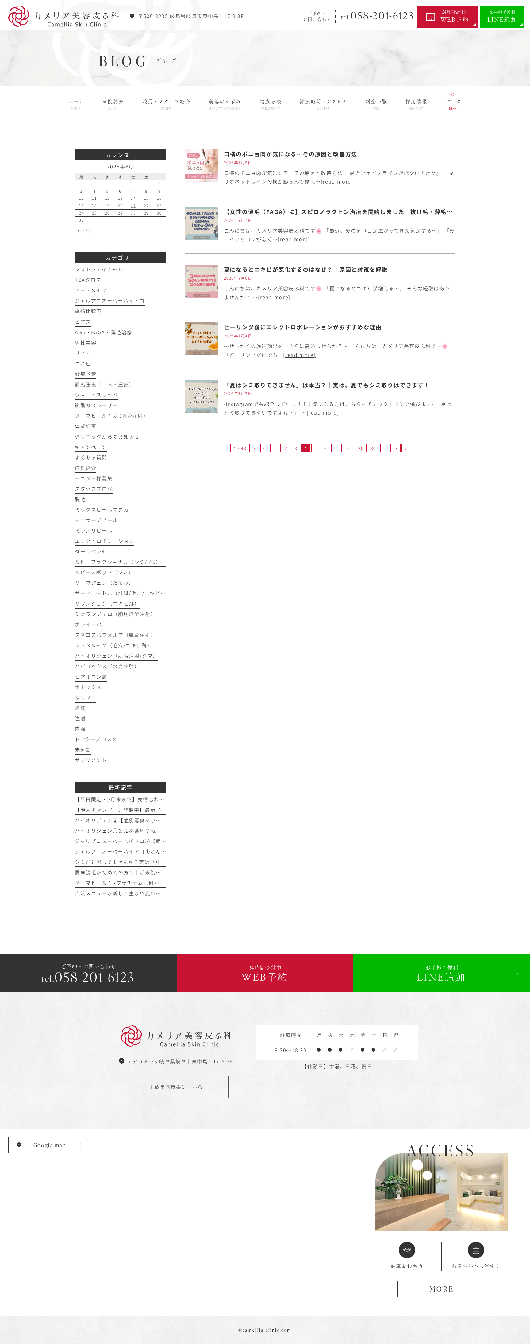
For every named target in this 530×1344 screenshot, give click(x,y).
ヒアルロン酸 (91, 676)
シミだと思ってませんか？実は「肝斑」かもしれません (142, 862)
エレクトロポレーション (104, 540)
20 (360, 448)
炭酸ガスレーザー (96, 405)
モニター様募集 (94, 478)
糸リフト (85, 697)
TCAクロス (88, 279)
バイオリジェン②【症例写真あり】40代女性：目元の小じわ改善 (154, 820)
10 (348, 448)
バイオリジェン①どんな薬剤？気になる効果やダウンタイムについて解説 (164, 830)
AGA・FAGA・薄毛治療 (103, 332)
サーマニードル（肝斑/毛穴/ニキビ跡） (123, 593)
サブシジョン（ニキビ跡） (107, 603)
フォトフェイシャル (99, 269)
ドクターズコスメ (96, 739)
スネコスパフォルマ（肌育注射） (115, 634)
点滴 (80, 707)
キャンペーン (91, 447)
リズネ (83, 353)
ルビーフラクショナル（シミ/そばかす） (124, 561)
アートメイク (91, 290)
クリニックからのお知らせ (107, 436)
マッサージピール (96, 520)
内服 (80, 728)
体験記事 (85, 426)
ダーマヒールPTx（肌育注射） (111, 415)
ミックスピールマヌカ (102, 509)
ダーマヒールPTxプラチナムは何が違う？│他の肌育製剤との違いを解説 (163, 882)
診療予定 (85, 374)
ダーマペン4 (90, 551)
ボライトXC (89, 624)
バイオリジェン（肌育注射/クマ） (116, 655)
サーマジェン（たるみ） (104, 582)
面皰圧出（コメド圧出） (104, 384)
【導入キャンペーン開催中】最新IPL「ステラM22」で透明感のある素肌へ (165, 809)
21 (133, 205)
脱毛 (80, 499)
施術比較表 (88, 311)
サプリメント (91, 760)
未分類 (83, 749)
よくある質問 (91, 457)
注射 (80, 718)
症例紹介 (85, 467)
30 (373, 448)
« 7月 (84, 230)
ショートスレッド (96, 394)
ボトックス (88, 687)
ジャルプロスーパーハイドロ (110, 300)
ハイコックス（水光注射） (107, 666)
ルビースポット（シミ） (104, 572)
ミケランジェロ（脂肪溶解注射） (115, 614)
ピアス (83, 321)
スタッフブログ (94, 488)
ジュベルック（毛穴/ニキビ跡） (113, 645)
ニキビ (83, 363)
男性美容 (85, 342)
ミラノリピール (94, 530)
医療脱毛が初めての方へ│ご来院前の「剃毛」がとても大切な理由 (156, 872)
